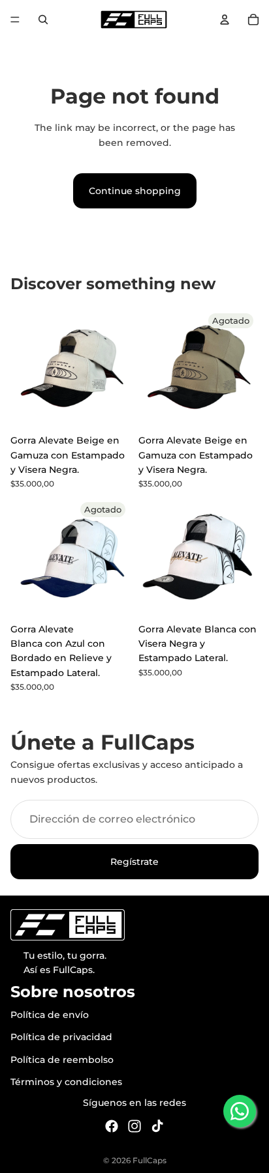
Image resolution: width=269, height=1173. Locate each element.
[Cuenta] (224, 19)
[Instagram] (134, 1126)
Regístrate (134, 862)
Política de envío (49, 1015)
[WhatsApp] (239, 1111)
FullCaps (149, 1160)
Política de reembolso (62, 1060)
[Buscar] (43, 19)
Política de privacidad (61, 1037)
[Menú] (15, 20)
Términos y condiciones (66, 1082)
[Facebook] (111, 1126)
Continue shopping (135, 191)
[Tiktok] (157, 1126)
